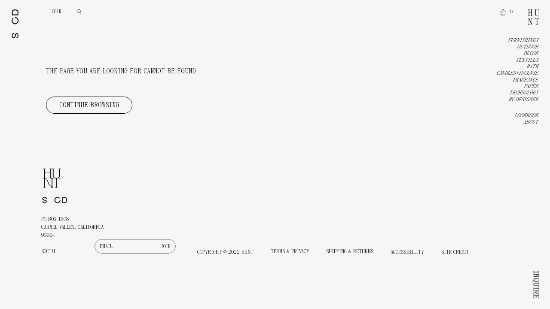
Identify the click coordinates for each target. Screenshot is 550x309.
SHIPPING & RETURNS (349, 251)
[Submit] (165, 246)
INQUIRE (535, 284)
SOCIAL (48, 251)
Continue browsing (89, 105)
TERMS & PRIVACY (290, 251)
